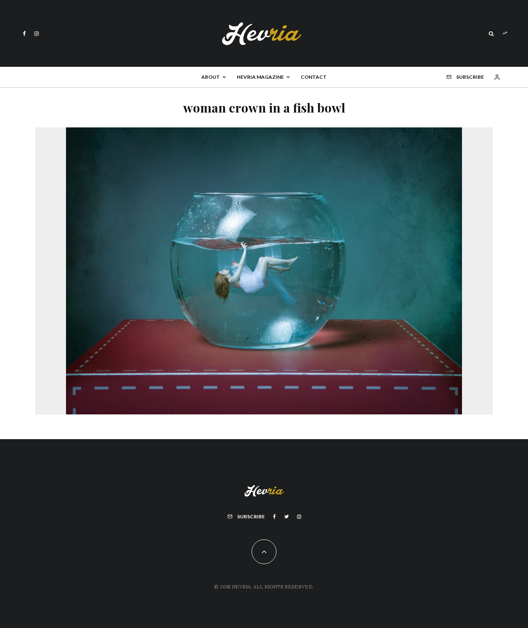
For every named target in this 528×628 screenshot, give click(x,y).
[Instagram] (36, 33)
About (210, 77)
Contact (314, 77)
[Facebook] (24, 33)
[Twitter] (286, 516)
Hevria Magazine (260, 77)
